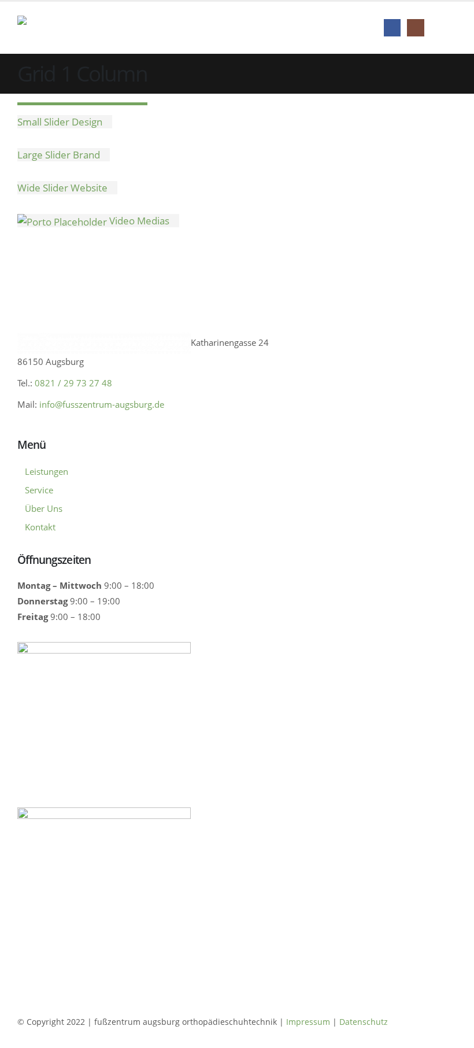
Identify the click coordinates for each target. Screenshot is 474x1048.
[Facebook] (392, 27)
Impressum (309, 1021)
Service (39, 490)
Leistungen (46, 471)
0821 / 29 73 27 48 (73, 383)
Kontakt (40, 527)
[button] (446, 28)
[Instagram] (415, 27)
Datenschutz (363, 1021)
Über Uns (43, 508)
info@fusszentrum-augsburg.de (101, 404)
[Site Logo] (93, 28)
